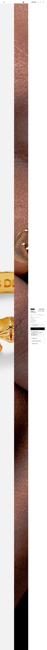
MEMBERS (34, 2)
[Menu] (4, 2)
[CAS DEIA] (23, 2)
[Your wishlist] (38, 2)
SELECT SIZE (37, 328)
